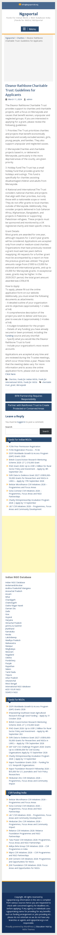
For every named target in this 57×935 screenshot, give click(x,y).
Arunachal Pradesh (13, 591)
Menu (32, 29)
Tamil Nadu (10, 672)
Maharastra (10, 643)
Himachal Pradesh (13, 623)
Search (8, 427)
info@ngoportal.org (30, 5)
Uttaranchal (10, 680)
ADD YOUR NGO (12, 689)
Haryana (9, 620)
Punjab (8, 663)
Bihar (7, 597)
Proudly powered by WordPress (20, 926)
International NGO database (18, 686)
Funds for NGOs (30, 382)
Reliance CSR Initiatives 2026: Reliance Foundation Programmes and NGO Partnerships (26, 833)
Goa (7, 614)
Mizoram (9, 651)
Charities (20, 38)
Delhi (7, 611)
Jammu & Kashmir (13, 625)
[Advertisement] (29, 61)
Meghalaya (10, 649)
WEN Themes (28, 929)
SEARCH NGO (11, 692)
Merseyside (21, 385)
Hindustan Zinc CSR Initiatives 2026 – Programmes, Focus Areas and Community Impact (28, 781)
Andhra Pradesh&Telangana (18, 588)
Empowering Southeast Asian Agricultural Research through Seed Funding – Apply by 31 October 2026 (29, 715)
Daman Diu (10, 608)
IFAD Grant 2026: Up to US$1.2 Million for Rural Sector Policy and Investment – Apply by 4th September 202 (30, 469)
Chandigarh (10, 599)
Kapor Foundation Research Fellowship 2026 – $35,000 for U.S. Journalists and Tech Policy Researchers (29, 771)
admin (29, 99)
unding (10, 335)
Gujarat (8, 617)
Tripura (8, 675)
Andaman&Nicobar (14, 585)
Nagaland (9, 654)
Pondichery (10, 660)
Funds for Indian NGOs (27, 379)
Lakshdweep (11, 637)
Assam (8, 594)
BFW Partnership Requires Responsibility (28, 397)
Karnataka (10, 631)
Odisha (8, 657)
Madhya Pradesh (12, 640)
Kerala (8, 634)
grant (13, 385)
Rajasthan (9, 666)
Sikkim (8, 669)
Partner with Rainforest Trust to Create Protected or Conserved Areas (28, 407)
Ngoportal (28, 14)
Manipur (9, 646)
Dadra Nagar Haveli (14, 605)
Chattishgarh (11, 602)
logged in (21, 422)
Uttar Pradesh (11, 678)
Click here (10, 374)
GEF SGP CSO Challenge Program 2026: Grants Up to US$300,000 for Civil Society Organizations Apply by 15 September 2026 (30, 749)
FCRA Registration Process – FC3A (24, 450)
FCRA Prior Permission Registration (24, 446)
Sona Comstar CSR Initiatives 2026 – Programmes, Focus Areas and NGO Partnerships (25, 493)
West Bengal (11, 683)
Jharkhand (9, 628)
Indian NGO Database (15, 582)
